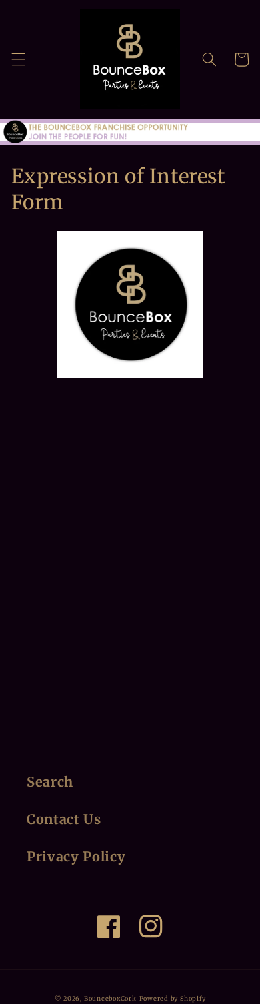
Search (50, 782)
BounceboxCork (110, 999)
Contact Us (64, 819)
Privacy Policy (76, 857)
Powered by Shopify (172, 999)
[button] (18, 59)
